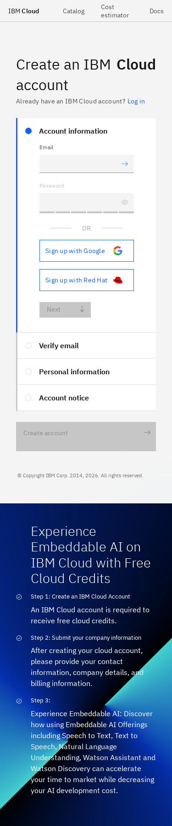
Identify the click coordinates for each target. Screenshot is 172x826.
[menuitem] (74, 11)
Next (54, 309)
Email (46, 147)
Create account (45, 433)
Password (52, 185)
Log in (136, 101)
